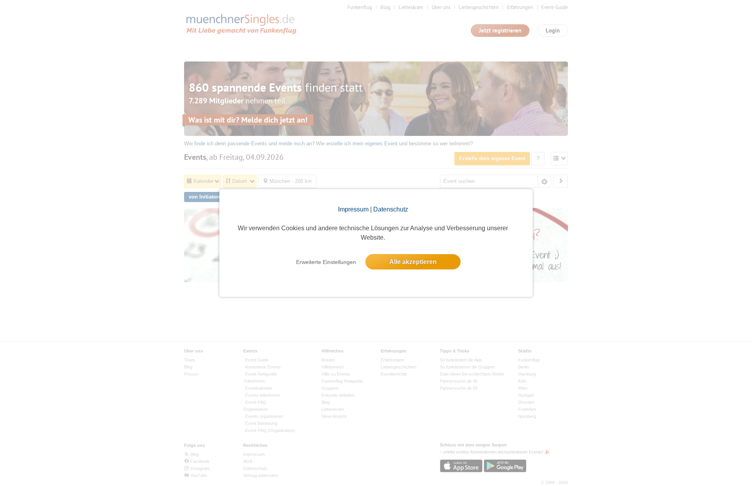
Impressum (353, 209)
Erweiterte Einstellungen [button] (326, 262)
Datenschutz (390, 209)
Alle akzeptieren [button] (413, 261)
